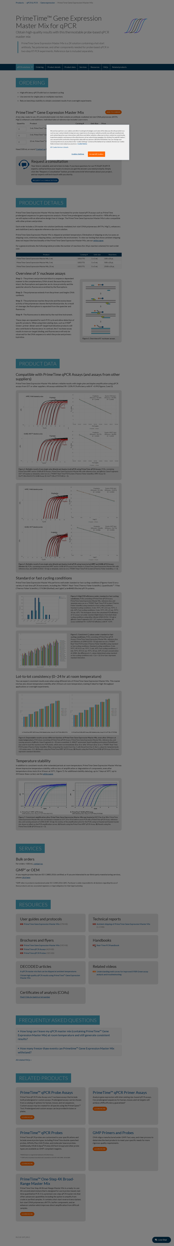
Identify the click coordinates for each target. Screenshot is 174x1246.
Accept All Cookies (96, 154)
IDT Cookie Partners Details (59, 147)
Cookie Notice (82, 144)
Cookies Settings (78, 154)
